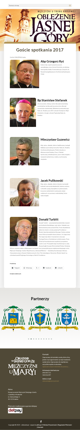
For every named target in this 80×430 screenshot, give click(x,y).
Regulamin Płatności (65, 425)
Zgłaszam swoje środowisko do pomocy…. (55, 366)
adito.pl (38, 425)
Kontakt (40, 427)
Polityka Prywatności (50, 425)
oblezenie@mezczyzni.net (50, 381)
